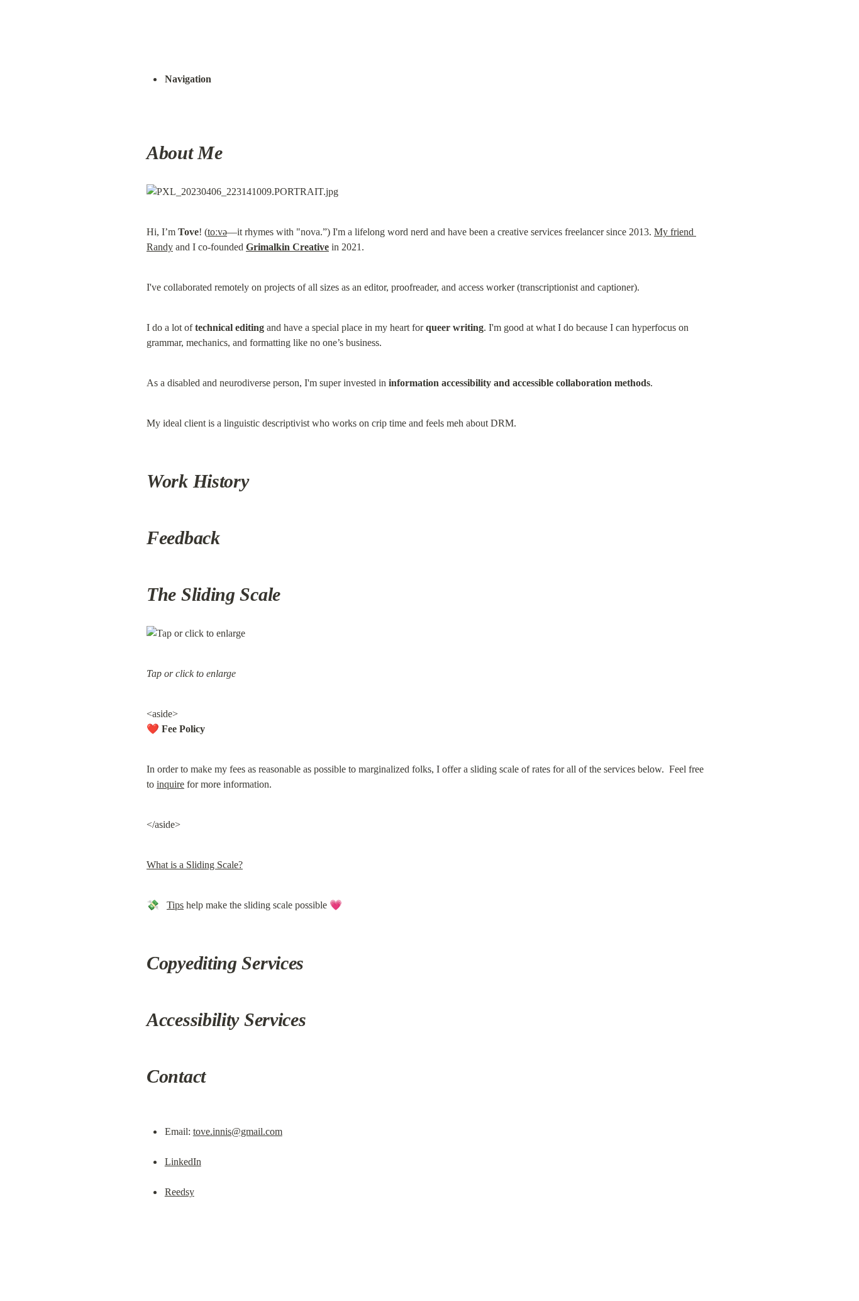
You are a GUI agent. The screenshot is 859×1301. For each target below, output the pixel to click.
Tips (175, 905)
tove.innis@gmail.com (237, 1131)
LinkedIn (183, 1161)
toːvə (217, 231)
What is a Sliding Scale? (195, 864)
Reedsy (179, 1192)
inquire (170, 784)
